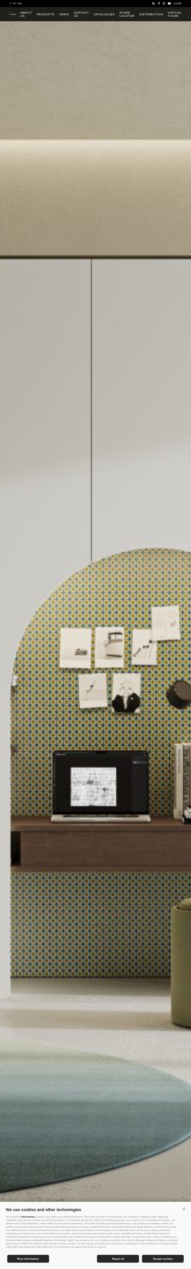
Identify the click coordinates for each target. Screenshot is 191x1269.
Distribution (151, 14)
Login (177, 3)
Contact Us (81, 14)
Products (46, 14)
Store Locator (126, 14)
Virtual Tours (174, 14)
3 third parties (27, 1217)
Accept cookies (163, 1258)
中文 (19, 3)
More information (28, 1258)
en (14, 3)
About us (26, 14)
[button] (183, 1208)
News (64, 14)
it (10, 3)
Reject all (118, 1258)
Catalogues (104, 14)
